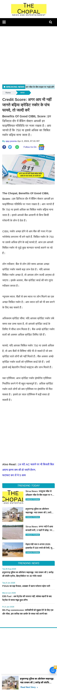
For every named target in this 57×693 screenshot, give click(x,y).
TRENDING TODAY (28, 485)
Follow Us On (31, 147)
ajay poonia (11, 141)
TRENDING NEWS (28, 563)
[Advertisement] (28, 54)
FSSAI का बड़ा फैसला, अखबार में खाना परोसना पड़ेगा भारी (26, 586)
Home (8, 93)
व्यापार (22, 93)
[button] (4, 22)
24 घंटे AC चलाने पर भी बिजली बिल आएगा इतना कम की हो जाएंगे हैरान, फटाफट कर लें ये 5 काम (28, 470)
